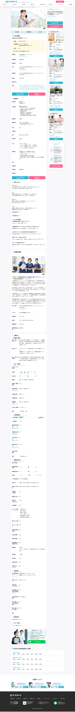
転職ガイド (33, 4)
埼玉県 (23, 654)
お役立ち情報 (42, 4)
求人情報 (17, 32)
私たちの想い (18, 698)
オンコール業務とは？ (15, 510)
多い (36, 471)
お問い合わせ (62, 698)
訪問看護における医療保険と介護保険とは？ (15, 428)
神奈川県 (18, 654)
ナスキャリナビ (61, 4)
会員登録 (60, 1)
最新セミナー (51, 4)
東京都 (14, 654)
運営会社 (39, 698)
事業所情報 (29, 32)
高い (35, 372)
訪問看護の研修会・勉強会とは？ (15, 593)
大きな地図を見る (22, 69)
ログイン (66, 1)
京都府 (36, 654)
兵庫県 (40, 654)
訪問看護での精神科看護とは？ (15, 447)
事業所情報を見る (22, 55)
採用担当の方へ (32, 698)
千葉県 (27, 654)
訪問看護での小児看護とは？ (15, 440)
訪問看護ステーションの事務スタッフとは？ (15, 403)
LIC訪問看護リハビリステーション (54, 9)
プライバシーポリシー (46, 698)
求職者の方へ (25, 698)
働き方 (40, 32)
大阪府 (32, 654)
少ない (20, 471)
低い (20, 372)
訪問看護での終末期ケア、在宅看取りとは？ (15, 433)
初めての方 (5, 4)
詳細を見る (56, 56)
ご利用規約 (12, 698)
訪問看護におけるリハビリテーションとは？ (15, 390)
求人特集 (23, 4)
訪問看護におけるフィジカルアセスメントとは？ (15, 575)
